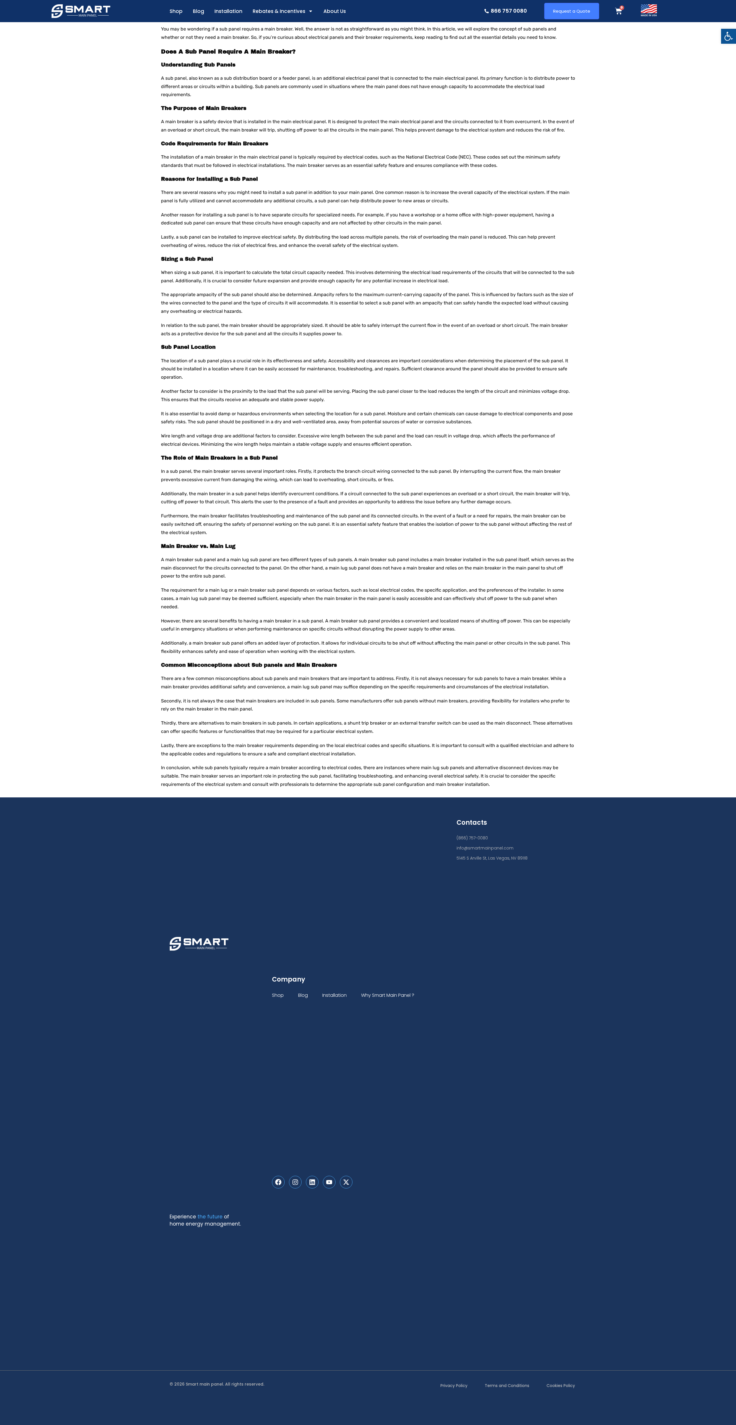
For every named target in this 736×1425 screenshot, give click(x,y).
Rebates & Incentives (279, 11)
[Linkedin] (312, 1182)
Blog (198, 11)
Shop (176, 11)
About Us (334, 11)
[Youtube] (329, 1182)
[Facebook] (278, 1182)
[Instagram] (295, 1182)
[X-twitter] (346, 1182)
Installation (228, 11)
